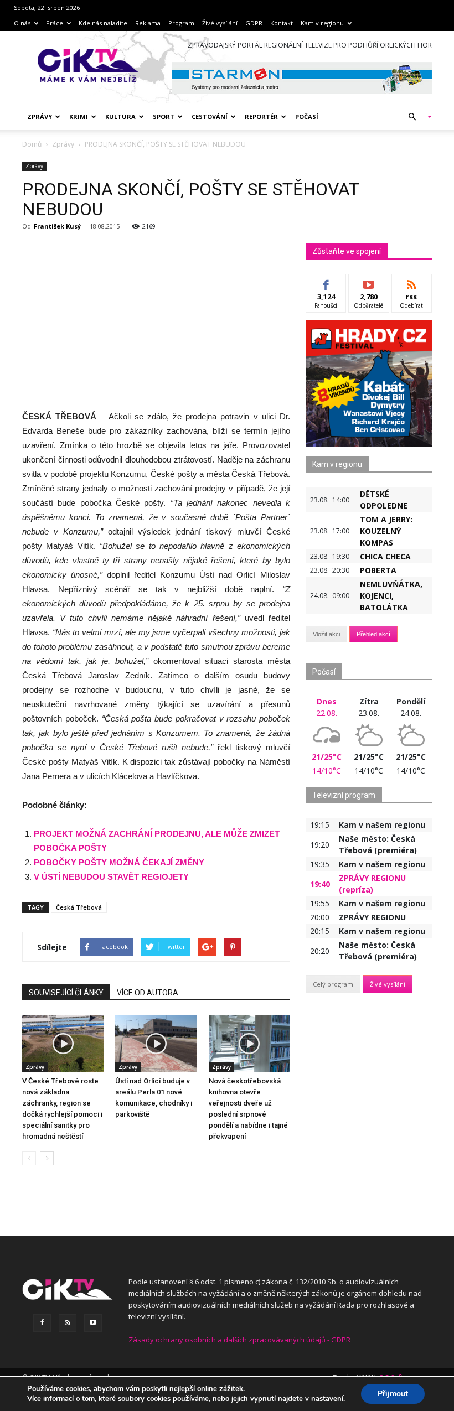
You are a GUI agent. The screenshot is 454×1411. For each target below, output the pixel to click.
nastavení (327, 1399)
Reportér (261, 116)
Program (181, 23)
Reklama (148, 23)
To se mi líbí (326, 286)
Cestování (210, 116)
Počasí (306, 116)
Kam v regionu (322, 23)
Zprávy (39, 116)
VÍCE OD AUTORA (147, 992)
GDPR (253, 23)
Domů (32, 144)
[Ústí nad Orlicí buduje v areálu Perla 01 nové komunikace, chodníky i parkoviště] (156, 1043)
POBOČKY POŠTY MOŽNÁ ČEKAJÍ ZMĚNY (119, 862)
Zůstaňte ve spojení (346, 251)
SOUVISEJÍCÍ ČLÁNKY (66, 992)
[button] (415, 116)
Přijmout (393, 1393)
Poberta (378, 570)
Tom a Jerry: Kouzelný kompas (386, 531)
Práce (54, 23)
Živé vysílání (220, 23)
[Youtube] (93, 1323)
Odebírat (369, 282)
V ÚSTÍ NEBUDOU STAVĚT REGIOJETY (111, 876)
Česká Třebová (79, 907)
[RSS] (67, 1323)
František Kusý (57, 226)
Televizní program (343, 795)
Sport (163, 116)
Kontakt (281, 23)
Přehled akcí (373, 634)
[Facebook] (42, 1323)
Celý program (333, 984)
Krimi (78, 116)
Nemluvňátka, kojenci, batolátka (391, 596)
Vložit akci (326, 634)
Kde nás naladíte (103, 23)
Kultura (120, 116)
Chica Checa (385, 556)
